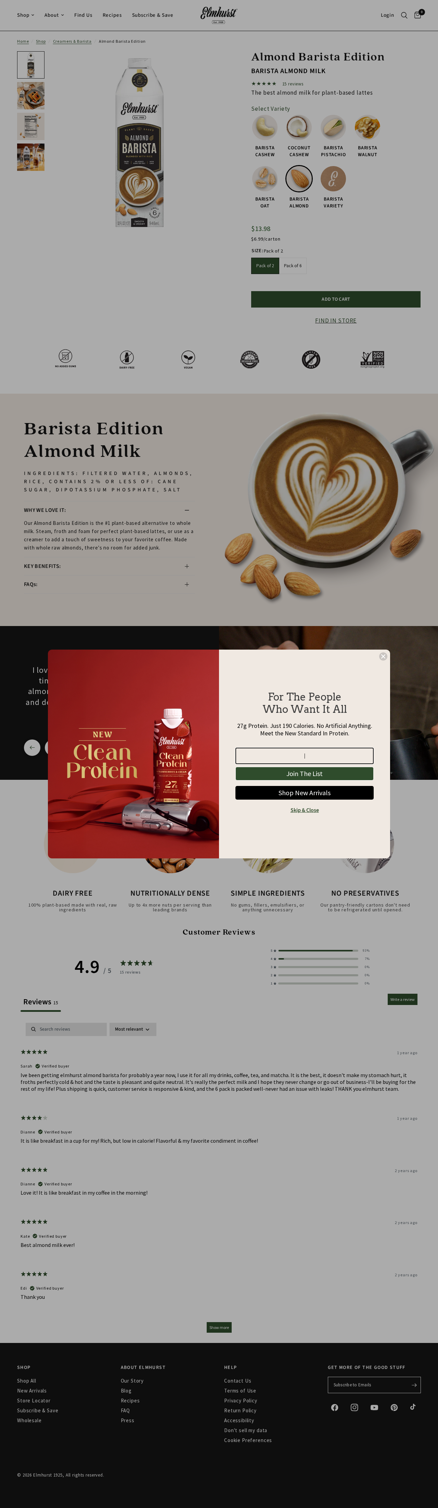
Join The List (304, 773)
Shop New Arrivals (305, 792)
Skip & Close (305, 810)
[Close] (383, 656)
